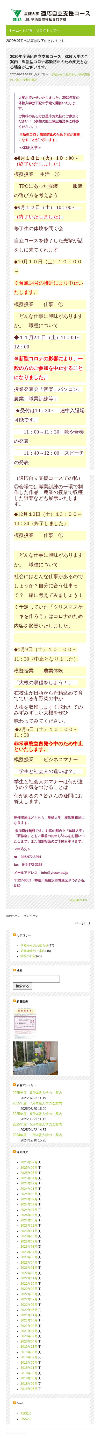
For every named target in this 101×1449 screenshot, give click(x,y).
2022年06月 (29, 1304)
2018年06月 (29, 1383)
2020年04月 (29, 1341)
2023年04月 (29, 1262)
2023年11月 (29, 1230)
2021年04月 (29, 1331)
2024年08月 (29, 1204)
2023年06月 (29, 1257)
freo (23, 1433)
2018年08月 (29, 1378)
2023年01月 (29, 1267)
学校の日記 (30, 79)
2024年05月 (29, 1220)
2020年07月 (29, 1336)
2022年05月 (29, 1309)
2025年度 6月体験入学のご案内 (37, 1114)
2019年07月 (29, 1357)
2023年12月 (29, 1225)
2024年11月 (29, 1188)
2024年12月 (29, 1183)
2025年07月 (29, 1162)
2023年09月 (29, 1241)
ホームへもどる (20, 30)
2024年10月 (29, 1193)
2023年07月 (29, 1252)
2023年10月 (29, 1236)
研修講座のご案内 (32, 950)
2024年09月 (29, 1199)
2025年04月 (29, 1178)
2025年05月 (29, 1172)
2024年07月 (29, 1209)
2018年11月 (29, 1367)
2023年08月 (29, 1246)
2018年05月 (29, 1388)
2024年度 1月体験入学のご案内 (37, 1135)
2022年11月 (29, 1278)
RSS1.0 (25, 1413)
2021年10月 (29, 1320)
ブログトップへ (48, 30)
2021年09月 (29, 1325)
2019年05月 (29, 1362)
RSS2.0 (25, 1418)
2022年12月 (29, 1273)
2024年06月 (29, 1215)
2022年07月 (29, 1299)
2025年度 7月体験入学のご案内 (37, 1103)
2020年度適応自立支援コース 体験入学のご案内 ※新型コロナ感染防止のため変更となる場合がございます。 (49, 61)
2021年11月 (29, 1315)
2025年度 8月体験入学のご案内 (37, 1093)
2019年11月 (29, 1346)
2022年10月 (29, 1283)
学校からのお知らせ (64, 74)
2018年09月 (29, 1373)
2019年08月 (29, 1352)
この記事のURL (78, 900)
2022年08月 (29, 1294)
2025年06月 (29, 1167)
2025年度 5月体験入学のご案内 (37, 1124)
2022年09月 (29, 1288)
